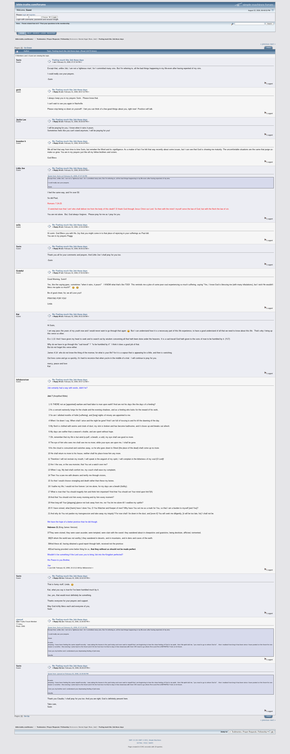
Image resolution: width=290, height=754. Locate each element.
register (32, 15)
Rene (90, 39)
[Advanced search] (232, 23)
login (24, 15)
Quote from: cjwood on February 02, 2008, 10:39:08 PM (68, 674)
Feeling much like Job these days (68, 60)
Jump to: (224, 732)
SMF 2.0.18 (133, 740)
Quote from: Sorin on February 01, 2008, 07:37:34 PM (67, 176)
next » (273, 44)
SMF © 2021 (143, 740)
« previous (264, 44)
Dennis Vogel (83, 39)
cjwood (19, 619)
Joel (94, 39)
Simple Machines (155, 740)
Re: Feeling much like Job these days (69, 90)
